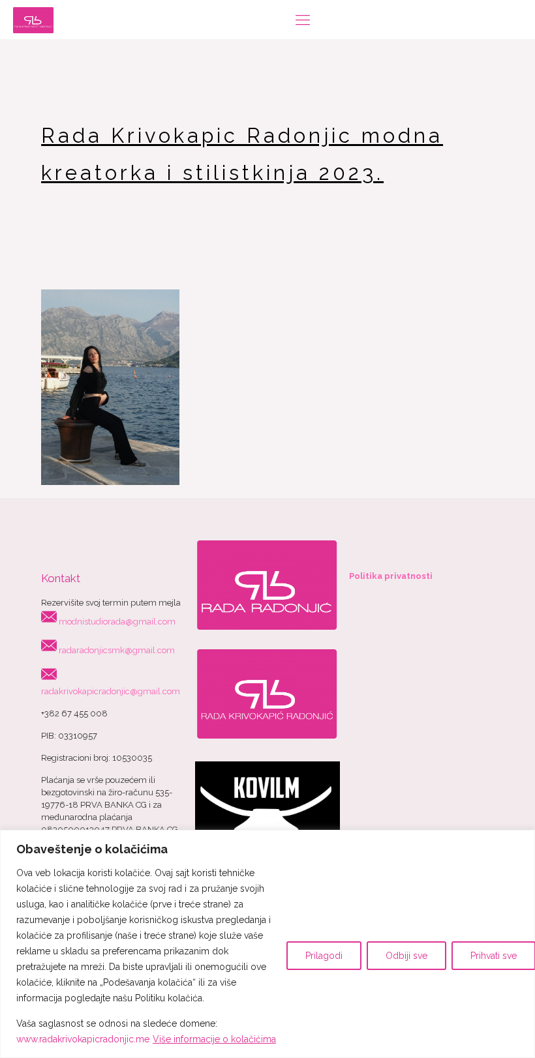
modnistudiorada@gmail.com (117, 621)
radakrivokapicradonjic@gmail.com (110, 691)
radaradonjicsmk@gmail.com (117, 650)
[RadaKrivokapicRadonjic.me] (33, 19)
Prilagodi (324, 955)
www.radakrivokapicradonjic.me (82, 1039)
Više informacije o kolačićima (214, 1039)
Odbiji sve (406, 955)
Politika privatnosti (391, 576)
